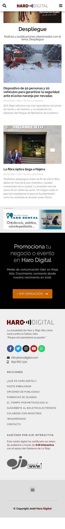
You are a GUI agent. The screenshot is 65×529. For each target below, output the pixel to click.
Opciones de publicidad (23, 391)
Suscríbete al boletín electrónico (31, 408)
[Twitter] (18, 348)
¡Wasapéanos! (16, 419)
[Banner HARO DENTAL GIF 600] (32, 227)
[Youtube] (33, 348)
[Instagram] (26, 348)
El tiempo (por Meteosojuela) (27, 402)
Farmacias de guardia (22, 397)
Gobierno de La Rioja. (39, 448)
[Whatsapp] (41, 348)
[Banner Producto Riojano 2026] (32, 21)
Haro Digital (44, 508)
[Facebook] (10, 348)
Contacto (14, 424)
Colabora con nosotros (24, 413)
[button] (32, 490)
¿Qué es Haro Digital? (22, 381)
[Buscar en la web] (4, 6)
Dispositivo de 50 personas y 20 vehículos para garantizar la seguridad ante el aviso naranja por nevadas (31, 92)
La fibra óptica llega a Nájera (24, 169)
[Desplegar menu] (60, 6)
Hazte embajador (19, 386)
